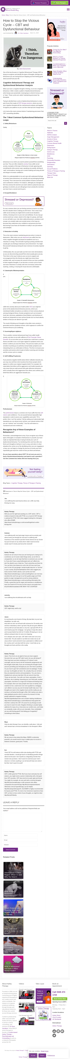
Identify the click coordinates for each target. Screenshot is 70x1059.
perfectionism (10, 413)
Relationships (51, 162)
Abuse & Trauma (52, 130)
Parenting (50, 158)
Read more (44, 1051)
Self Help (50, 166)
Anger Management (53, 137)
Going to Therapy (52, 149)
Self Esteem (50, 164)
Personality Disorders (53, 160)
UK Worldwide (56, 1019)
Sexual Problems (52, 169)
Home (3, 15)
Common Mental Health (54, 143)
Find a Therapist (59, 3)
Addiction (50, 132)
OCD (31, 306)
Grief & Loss (51, 152)
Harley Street (56, 1015)
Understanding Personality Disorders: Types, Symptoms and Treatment (59, 81)
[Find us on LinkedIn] (58, 1032)
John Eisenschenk (25, 69)
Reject (42, 1055)
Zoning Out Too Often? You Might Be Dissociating (60, 51)
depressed (26, 237)
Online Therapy (57, 1026)
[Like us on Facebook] (62, 1032)
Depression (50, 145)
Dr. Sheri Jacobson (23, 33)
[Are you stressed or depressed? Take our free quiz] (23, 206)
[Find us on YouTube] (54, 1032)
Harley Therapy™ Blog (25, 1057)
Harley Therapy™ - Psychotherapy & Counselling (27, 1050)
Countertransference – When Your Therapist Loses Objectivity (59, 65)
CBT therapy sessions (25, 103)
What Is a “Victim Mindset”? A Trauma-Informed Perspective (59, 58)
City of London (56, 1017)
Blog (7, 15)
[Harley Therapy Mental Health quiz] (43, 1003)
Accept (33, 1055)
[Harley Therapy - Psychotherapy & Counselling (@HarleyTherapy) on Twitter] (54, 1036)
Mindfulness (50, 154)
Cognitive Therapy (16, 483)
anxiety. (26, 164)
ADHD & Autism (52, 135)
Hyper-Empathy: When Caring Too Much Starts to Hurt (60, 72)
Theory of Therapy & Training (32, 483)
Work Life (50, 177)
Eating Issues (51, 147)
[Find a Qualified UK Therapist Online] (57, 40)
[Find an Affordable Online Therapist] (23, 472)
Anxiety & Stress (52, 139)
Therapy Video (51, 173)
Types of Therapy (52, 175)
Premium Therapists (40, 3)
